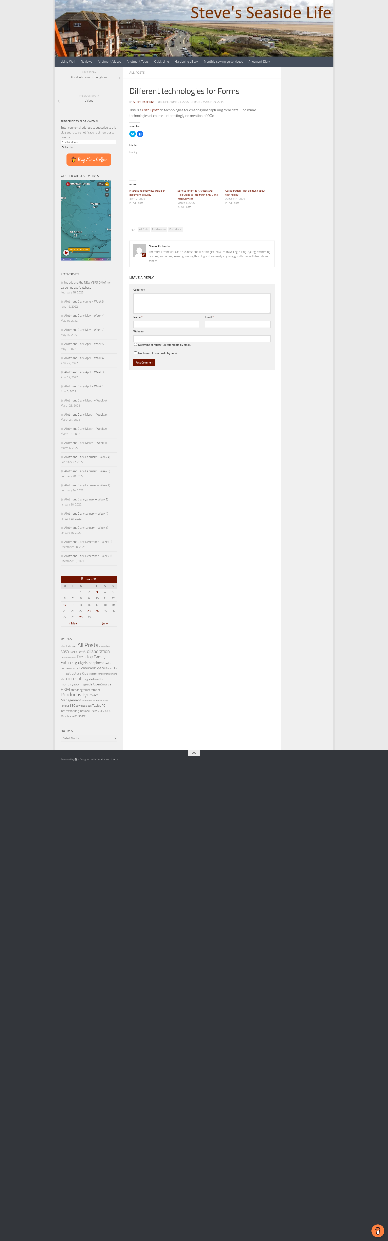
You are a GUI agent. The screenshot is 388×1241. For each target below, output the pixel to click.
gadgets (81, 662)
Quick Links (162, 61)
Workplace (66, 716)
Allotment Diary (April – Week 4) (84, 358)
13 (64, 604)
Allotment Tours (138, 61)
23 (89, 611)
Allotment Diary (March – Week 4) (85, 400)
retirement (87, 700)
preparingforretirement (85, 690)
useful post (150, 110)
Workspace (79, 716)
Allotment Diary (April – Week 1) (84, 386)
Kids (85, 673)
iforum (108, 668)
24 (97, 611)
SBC (72, 705)
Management (110, 674)
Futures (67, 662)
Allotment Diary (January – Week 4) (86, 513)
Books (73, 652)
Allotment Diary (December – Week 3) (88, 542)
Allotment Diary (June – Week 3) (84, 301)
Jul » (105, 623)
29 (80, 617)
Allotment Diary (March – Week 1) (85, 443)
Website (138, 331)
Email (209, 317)
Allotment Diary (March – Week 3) (85, 414)
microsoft (73, 678)
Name (137, 317)
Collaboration (159, 229)
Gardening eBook (186, 61)
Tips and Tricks (88, 711)
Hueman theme (109, 759)
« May (73, 623)
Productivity (175, 229)
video (107, 710)
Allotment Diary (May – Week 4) (84, 315)
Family (99, 657)
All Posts (137, 73)
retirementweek (100, 700)
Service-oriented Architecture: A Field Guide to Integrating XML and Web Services (197, 195)
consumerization (68, 657)
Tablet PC (98, 705)
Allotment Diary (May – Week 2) (84, 330)
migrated (89, 679)
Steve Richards (144, 102)
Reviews (86, 61)
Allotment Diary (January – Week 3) (86, 528)
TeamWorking (70, 711)
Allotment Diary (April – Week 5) (84, 344)
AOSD (65, 652)
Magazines (94, 674)
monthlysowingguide (76, 684)
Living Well (67, 61)
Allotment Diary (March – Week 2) (85, 429)
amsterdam (104, 646)
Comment (139, 289)
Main (101, 674)
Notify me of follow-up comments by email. (164, 345)
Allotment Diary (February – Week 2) (87, 485)
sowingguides (84, 705)
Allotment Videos (109, 61)
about (64, 646)
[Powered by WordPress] (76, 759)
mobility (98, 679)
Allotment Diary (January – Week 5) (86, 499)
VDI (100, 711)
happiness (96, 663)
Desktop (85, 657)
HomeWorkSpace (92, 668)
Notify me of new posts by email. (158, 353)
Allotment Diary (259, 61)
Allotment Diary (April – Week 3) (84, 372)
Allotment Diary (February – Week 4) (87, 457)
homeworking (69, 668)
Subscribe (67, 147)
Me (62, 679)
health (108, 663)
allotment (72, 646)
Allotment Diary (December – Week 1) (88, 556)
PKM (65, 689)
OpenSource (102, 684)
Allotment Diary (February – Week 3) (87, 471)
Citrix (81, 652)
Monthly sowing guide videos (223, 61)
